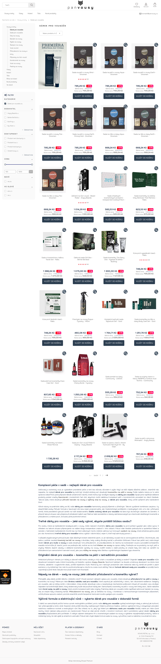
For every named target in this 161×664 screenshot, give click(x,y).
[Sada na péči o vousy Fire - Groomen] (52, 118)
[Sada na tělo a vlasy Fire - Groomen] (52, 180)
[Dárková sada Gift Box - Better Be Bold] (83, 241)
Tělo (8, 76)
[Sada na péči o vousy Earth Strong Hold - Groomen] (83, 118)
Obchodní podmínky (9, 635)
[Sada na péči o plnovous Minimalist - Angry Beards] (144, 425)
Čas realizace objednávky (74, 632)
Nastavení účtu (39, 632)
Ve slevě (10, 85)
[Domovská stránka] (80, 5)
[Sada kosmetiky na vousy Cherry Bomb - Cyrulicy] (83, 365)
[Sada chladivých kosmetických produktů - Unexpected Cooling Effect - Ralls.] (114, 180)
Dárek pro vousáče (16, 30)
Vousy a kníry (11, 27)
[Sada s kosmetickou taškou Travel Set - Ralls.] (52, 241)
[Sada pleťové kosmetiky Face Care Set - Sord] (52, 365)
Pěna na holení (12, 79)
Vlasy (9, 69)
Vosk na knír (14, 48)
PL (143, 646)
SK (149, 646)
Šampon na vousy (16, 45)
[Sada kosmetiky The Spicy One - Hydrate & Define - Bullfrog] (114, 241)
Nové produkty (12, 82)
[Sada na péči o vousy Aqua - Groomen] (114, 56)
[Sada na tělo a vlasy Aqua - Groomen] (114, 118)
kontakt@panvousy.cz (150, 14)
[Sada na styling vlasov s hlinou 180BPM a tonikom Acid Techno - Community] (144, 363)
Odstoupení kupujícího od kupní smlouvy (16, 638)
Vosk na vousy (15, 63)
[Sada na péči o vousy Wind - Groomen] (83, 56)
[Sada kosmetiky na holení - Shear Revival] (52, 427)
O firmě (99, 638)
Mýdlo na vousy (15, 42)
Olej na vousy (15, 36)
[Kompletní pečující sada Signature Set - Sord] (114, 303)
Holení (9, 73)
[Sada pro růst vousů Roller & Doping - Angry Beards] (83, 427)
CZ (146, 646)
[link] (18, 103)
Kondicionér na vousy (17, 60)
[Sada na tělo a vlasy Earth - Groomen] (144, 118)
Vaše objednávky (40, 638)
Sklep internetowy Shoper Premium (80, 661)
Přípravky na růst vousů (18, 57)
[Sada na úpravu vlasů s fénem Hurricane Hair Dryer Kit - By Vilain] (114, 427)
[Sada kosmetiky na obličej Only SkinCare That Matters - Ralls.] (144, 180)
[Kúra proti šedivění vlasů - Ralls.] (52, 303)
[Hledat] (31, 5)
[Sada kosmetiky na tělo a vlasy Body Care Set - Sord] (144, 303)
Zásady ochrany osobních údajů (13, 642)
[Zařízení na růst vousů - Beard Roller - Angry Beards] (83, 180)
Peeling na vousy (16, 66)
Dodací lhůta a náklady (73, 635)
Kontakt (99, 635)
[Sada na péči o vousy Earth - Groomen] (144, 56)
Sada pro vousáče (16, 33)
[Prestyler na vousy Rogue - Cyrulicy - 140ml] (83, 303)
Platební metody (71, 638)
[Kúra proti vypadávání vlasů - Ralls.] (144, 239)
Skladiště (37, 635)
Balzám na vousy (16, 39)
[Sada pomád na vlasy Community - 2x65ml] (114, 363)
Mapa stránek (7, 632)
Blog (98, 632)
